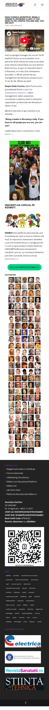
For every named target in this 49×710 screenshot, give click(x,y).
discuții (24, 588)
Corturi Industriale (15, 473)
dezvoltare (27, 584)
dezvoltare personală (13, 588)
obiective (30, 609)
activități (16, 575)
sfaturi (8, 617)
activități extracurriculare (29, 575)
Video (7, 25)
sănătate (9, 622)
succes (34, 617)
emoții (24, 592)
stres (28, 617)
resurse (37, 613)
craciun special (16, 584)
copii (7, 584)
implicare (37, 596)
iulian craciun (10, 605)
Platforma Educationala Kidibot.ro (22, 494)
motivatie (22, 609)
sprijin (14, 617)
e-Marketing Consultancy (18, 477)
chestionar (9, 580)
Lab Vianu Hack (13, 490)
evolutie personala (12, 596)
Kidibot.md (11, 485)
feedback (23, 596)
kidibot (25, 605)
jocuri (19, 605)
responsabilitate (27, 613)
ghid (30, 596)
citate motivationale (21, 580)
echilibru (9, 592)
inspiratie (20, 601)
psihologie (9, 613)
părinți (17, 613)
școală (39, 622)
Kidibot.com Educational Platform (22, 481)
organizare (39, 609)
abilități (8, 575)
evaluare (31, 592)
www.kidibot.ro (11, 259)
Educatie (17, 592)
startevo (21, 617)
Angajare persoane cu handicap (21, 469)
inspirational (30, 601)
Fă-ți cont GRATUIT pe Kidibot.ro (24, 267)
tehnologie (17, 622)
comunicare (35, 580)
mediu (32, 605)
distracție (32, 588)
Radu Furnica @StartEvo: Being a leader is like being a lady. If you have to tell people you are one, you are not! (24, 20)
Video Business (16, 25)
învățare (32, 622)
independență (10, 601)
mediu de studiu (11, 609)
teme (25, 622)
